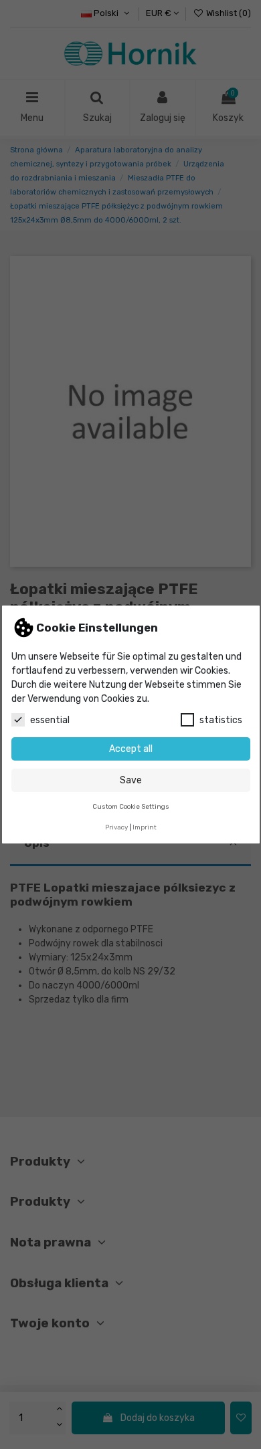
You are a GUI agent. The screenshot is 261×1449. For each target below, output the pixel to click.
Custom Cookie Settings (130, 806)
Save (131, 780)
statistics (220, 720)
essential (50, 720)
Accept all (131, 749)
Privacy (116, 827)
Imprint (145, 827)
